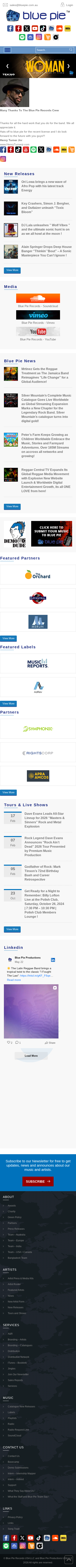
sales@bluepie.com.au (24, 5)
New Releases (15, 1307)
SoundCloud (14, 1435)
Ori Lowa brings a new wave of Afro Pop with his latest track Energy (43, 186)
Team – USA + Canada (20, 1252)
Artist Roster (14, 1284)
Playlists (12, 1418)
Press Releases (16, 1229)
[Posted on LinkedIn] (53, 960)
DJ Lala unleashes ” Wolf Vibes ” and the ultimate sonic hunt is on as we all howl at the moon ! (45, 229)
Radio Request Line (18, 1429)
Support (12, 1485)
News (11, 1296)
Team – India (14, 1246)
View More (12, 270)
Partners (12, 1223)
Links (10, 1523)
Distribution (14, 1351)
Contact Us (13, 1456)
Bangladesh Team (17, 1258)
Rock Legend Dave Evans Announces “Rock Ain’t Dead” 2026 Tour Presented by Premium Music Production (45, 846)
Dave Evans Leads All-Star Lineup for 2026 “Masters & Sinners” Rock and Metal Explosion (45, 820)
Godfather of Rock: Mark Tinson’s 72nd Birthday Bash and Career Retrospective (43, 873)
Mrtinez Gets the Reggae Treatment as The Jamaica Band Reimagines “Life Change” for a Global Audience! (45, 375)
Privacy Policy (15, 1517)
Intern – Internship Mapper (22, 1473)
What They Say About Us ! (21, 1491)
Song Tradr (14, 1529)
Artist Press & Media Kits (21, 1278)
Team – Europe (16, 1240)
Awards (12, 1205)
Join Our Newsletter (18, 1374)
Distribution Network (18, 1357)
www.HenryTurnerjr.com (14, 144)
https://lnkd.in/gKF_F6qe (35, 975)
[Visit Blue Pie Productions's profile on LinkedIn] (10, 960)
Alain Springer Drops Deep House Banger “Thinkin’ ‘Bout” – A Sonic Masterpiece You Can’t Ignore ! (46, 251)
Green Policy (14, 1217)
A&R (10, 1333)
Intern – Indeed (16, 1479)
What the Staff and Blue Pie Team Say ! (28, 1496)
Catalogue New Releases (21, 1406)
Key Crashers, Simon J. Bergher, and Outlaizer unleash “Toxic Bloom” (45, 208)
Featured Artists (16, 1290)
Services (12, 1386)
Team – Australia (16, 1234)
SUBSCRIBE (35, 1181)
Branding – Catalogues (20, 1345)
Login (69, 5)
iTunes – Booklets (17, 1362)
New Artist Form (16, 1301)
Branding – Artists (17, 1339)
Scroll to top (68, 1559)
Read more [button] (14, 979)
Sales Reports (15, 1380)
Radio (11, 1424)
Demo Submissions (18, 1467)
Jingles (11, 1368)
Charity (11, 1211)
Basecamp (13, 1462)
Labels (11, 1412)
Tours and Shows (17, 1313)
